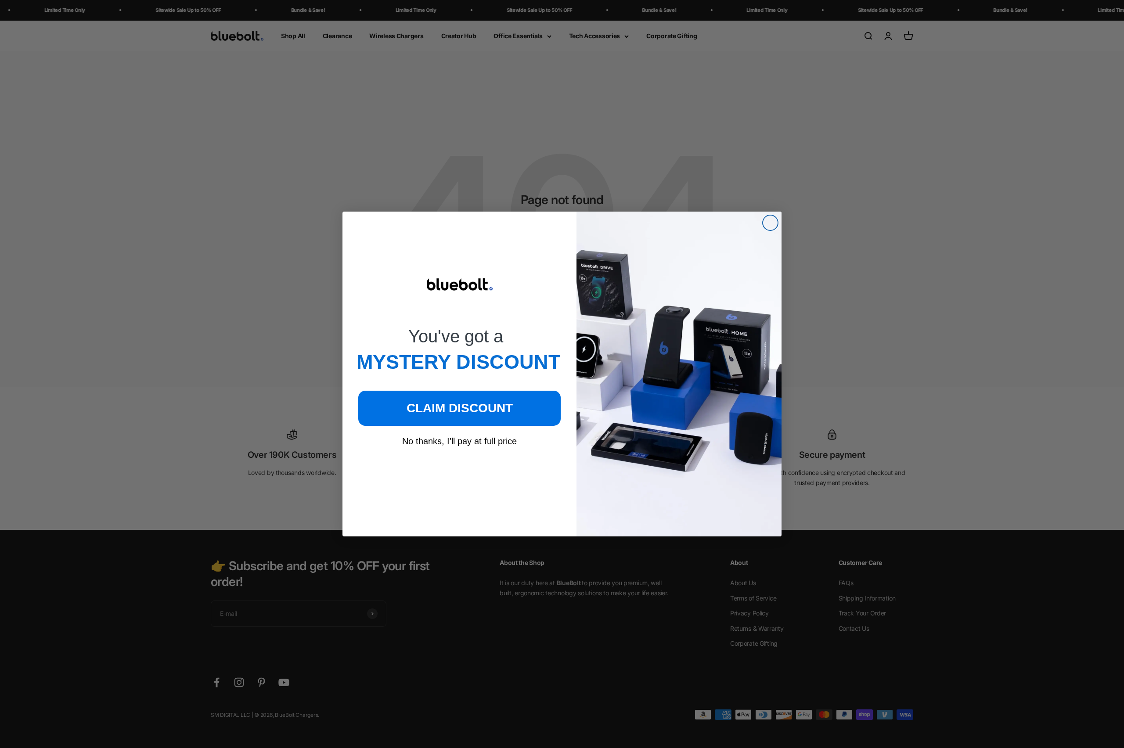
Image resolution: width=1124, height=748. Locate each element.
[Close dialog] (770, 222)
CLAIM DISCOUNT (460, 408)
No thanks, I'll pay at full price (459, 441)
